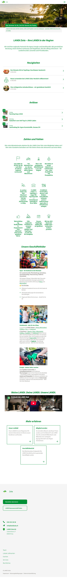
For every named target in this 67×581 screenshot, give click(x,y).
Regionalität (33, 338)
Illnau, (38, 327)
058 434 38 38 (11, 522)
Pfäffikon (22, 329)
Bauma (30, 331)
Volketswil (33, 329)
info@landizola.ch (12, 526)
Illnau (41, 281)
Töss (26, 329)
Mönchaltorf (23, 283)
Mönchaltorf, (39, 331)
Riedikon (27, 333)
